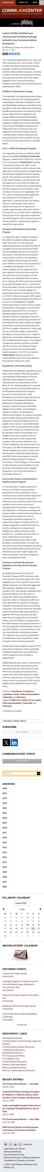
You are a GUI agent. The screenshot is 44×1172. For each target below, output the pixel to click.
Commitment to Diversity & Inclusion (19, 1160)
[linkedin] (15, 1144)
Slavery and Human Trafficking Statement (22, 1158)
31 (28, 917)
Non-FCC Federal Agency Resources (18, 1070)
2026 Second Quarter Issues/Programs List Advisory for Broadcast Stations (20, 1128)
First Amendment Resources (14, 1062)
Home (16, 721)
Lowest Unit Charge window (14, 974)
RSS (25, 732)
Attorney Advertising (12, 1152)
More (35, 2)
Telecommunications (29, 694)
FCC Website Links (10, 1059)
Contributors (8, 2)
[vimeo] (5, 1144)
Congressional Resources (13, 1050)
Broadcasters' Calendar (20, 945)
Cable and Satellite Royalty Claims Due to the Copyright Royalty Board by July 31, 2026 (21, 1109)
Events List (22, 1025)
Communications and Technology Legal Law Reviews (21, 1042)
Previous (7, 721)
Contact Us (23, 2)
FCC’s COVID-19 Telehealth (27, 156)
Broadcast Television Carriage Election (19, 1006)
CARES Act (15, 700)
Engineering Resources (12, 1053)
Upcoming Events (14, 969)
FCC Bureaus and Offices (13, 1056)
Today (22, 909)
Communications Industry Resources (18, 1047)
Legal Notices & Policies (14, 1149)
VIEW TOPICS (22, 761)
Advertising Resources (12, 1038)
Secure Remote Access (14, 1155)
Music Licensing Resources (14, 1068)
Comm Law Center (22, 12)
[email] (20, 1144)
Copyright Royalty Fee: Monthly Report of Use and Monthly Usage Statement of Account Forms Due (20, 984)
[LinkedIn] (14, 742)
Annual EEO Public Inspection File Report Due (20, 996)
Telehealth (7, 697)
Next (24, 721)
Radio (16, 694)
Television (21, 697)
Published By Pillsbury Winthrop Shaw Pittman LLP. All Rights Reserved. (22, 22)
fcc (33, 700)
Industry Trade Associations (14, 1065)
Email (18, 732)
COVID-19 (26, 700)
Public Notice (26, 162)
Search (38, 773)
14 (28, 925)
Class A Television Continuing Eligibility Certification (19, 1015)
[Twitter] (6, 742)
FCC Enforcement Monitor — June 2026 (20, 1119)
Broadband (17, 691)
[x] (10, 1144)
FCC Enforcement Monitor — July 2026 (20, 1084)
